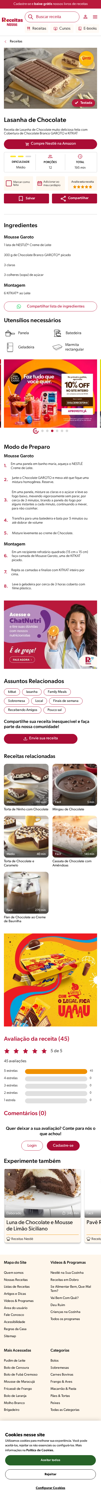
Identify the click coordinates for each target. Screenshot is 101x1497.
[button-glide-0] (42, 431)
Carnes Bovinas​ (61, 1375)
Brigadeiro (11, 1410)
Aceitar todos (50, 1460)
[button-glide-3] (57, 431)
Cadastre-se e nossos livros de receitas (50, 4)
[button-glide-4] (62, 431)
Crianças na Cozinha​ (65, 1312)
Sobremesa (16, 701)
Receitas (39, 29)
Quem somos (14, 1273)
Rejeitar (50, 1474)
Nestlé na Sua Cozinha (67, 1273)
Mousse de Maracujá (19, 1382)
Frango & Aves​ (61, 1382)
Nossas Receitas (16, 1280)
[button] (74, 198)
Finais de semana (65, 701)
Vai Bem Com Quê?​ (64, 1298)
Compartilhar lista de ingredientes (56, 306)
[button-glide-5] (67, 431)
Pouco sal (55, 710)
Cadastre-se (63, 1146)
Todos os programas (65, 1319)
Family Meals (57, 692)
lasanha (32, 692)
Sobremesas (59, 1368)
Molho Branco (14, 1403)
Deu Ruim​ (57, 1305)
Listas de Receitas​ (17, 1287)
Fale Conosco (14, 1315)
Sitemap (10, 1336)
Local (39, 701)
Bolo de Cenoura (16, 1368)
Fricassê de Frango (18, 1389)
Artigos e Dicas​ (15, 1294)
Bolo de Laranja (15, 1396)
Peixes (55, 1403)
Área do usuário (15, 1308)
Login (32, 1146)
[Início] (12, 22)
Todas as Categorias (64, 1410)
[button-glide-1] (47, 431)
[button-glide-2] (52, 431)
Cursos (64, 29)
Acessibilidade (14, 1322)
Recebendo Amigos (22, 710)
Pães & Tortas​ (60, 1396)
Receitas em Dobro (64, 1280)
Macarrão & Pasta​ (63, 1389)
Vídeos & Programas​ (19, 1301)
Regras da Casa (15, 1329)
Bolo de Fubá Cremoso (21, 1375)
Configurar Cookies (50, 1488)
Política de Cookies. (40, 1450)
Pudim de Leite (14, 1361)
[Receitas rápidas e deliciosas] (50, 393)
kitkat (12, 692)
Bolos (54, 1361)
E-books (90, 29)
